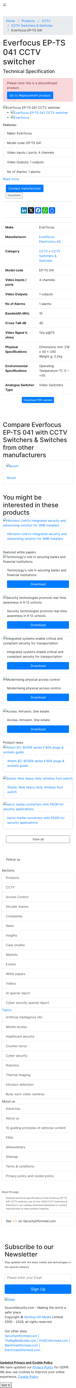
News (10, 926)
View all (38, 839)
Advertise (13, 1109)
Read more (11, 179)
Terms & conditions (20, 1166)
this (15, 1221)
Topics (6, 1010)
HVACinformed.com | (54, 1340)
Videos (11, 983)
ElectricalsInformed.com (22, 1350)
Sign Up (38, 1289)
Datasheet (14, 195)
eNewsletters (15, 1147)
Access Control (17, 897)
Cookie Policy (28, 1377)
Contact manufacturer (24, 188)
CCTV (10, 887)
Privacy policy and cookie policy (30, 1176)
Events (11, 964)
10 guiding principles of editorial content (36, 1128)
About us (12, 1118)
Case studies (15, 945)
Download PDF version (38, 400)
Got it (6, 1385)
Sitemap (12, 1157)
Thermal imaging (18, 1075)
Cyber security (16, 1056)
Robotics (12, 1065)
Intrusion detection (20, 1084)
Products (12, 878)
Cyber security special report (27, 1003)
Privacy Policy (43, 1367)
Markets (12, 955)
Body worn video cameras (25, 1094)
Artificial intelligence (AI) (24, 1017)
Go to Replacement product (30, 95)
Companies (14, 916)
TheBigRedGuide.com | (22, 1340)
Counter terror (16, 1046)
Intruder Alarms (17, 906)
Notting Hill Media (37, 1317)
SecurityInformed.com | (22, 1336)
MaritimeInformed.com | (22, 1345)
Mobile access (16, 1027)
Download (38, 584)
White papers (15, 974)
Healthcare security (20, 1036)
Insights (11, 935)
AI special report (18, 993)
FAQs (9, 1137)
